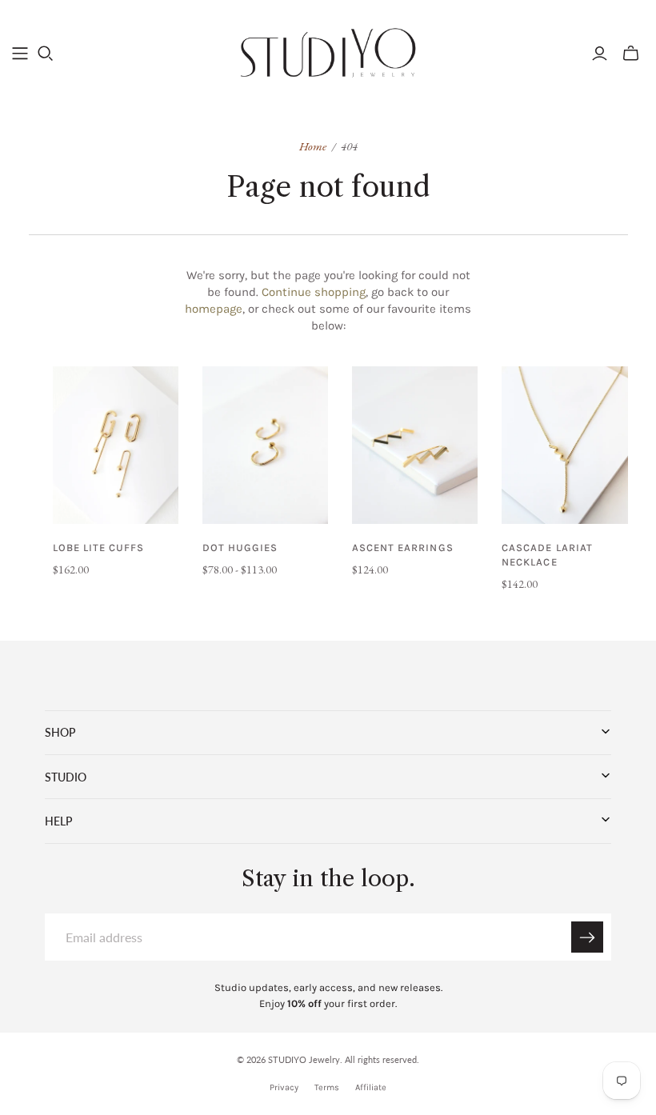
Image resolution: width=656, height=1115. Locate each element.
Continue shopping (314, 292)
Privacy (284, 1087)
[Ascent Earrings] (415, 445)
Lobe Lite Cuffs (99, 548)
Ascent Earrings (403, 548)
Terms (326, 1087)
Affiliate (370, 1087)
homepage (213, 309)
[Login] (599, 53)
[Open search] (46, 54)
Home (312, 146)
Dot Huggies (240, 548)
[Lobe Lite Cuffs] (115, 445)
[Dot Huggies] (265, 445)
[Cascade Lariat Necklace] (564, 445)
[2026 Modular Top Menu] (20, 54)
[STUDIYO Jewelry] (328, 53)
